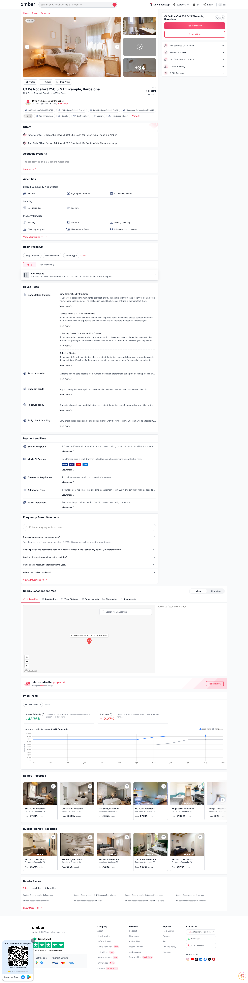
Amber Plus (134, 941)
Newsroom (134, 936)
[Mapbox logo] (30, 670)
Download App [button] (161, 4)
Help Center (168, 931)
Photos (32, 82)
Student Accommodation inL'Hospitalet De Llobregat (95, 895)
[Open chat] (243, 978)
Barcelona (45, 13)
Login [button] (210, 4)
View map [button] (63, 103)
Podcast (133, 931)
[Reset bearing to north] (27, 666)
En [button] (197, 4)
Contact (166, 936)
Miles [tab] (198, 591)
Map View (65, 82)
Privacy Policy (169, 946)
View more (67, 451)
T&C (165, 941)
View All (136, 116)
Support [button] (181, 4)
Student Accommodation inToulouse (191, 901)
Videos (47, 82)
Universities (102, 963)
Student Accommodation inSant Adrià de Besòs (144, 895)
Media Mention (136, 946)
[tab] (30, 599)
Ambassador (135, 952)
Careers (101, 968)
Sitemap (167, 952)
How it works (103, 936)
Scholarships (135, 957)
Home (26, 13)
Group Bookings (104, 946)
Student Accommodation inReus (36, 901)
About (100, 931)
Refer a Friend (104, 941)
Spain (34, 13)
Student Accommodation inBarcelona (38, 895)
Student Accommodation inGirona (190, 895)
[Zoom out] (27, 661)
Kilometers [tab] (216, 591)
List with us (102, 952)
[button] (33, 941)
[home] (28, 4)
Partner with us (104, 957)
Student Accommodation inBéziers (88, 901)
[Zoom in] (27, 657)
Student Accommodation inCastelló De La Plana (144, 901)
